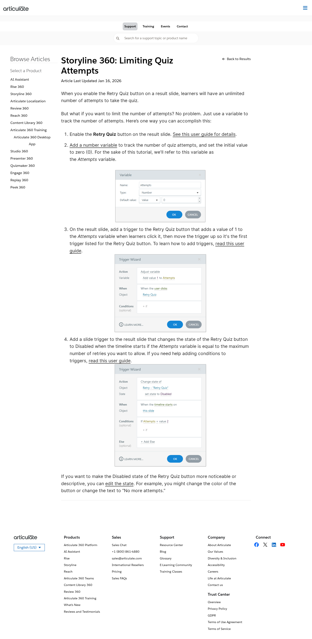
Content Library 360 (26, 123)
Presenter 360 (21, 158)
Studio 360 (19, 151)
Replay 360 (19, 180)
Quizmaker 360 (22, 165)
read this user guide (110, 360)
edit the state (119, 483)
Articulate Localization (28, 101)
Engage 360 (19, 173)
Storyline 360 (21, 94)
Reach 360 (18, 115)
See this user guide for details (204, 134)
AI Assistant (19, 79)
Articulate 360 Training (28, 130)
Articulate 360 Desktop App (32, 140)
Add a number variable (93, 145)
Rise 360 (17, 86)
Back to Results (239, 59)
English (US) (31, 548)
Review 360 (19, 108)
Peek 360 (17, 187)
